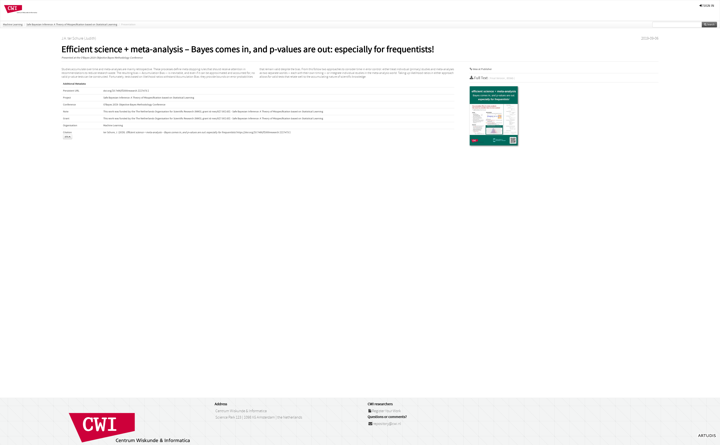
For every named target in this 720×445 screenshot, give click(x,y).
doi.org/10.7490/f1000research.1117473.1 (126, 90)
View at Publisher (482, 69)
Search (710, 24)
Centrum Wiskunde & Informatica (241, 411)
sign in (708, 6)
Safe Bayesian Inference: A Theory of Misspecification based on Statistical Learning (71, 24)
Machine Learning (12, 24)
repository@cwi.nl (386, 424)
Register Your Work (386, 411)
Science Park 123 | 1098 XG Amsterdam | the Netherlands (258, 417)
